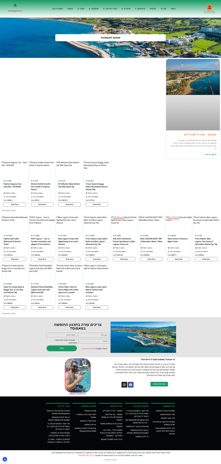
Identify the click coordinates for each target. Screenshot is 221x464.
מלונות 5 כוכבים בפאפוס (165, 411)
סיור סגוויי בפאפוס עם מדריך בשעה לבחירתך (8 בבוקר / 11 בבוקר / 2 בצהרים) (137, 413)
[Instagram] (124, 385)
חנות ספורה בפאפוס (88, 421)
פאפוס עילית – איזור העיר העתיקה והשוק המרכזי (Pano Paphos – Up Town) (111, 433)
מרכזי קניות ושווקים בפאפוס (111, 439)
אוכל (82, 8)
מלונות (153, 8)
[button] (15, 5)
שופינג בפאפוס (90, 411)
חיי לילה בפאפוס (142, 437)
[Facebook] (131, 385)
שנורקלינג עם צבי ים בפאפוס (137, 426)
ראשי (173, 8)
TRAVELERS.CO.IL (86, 455)
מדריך (163, 8)
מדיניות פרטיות (110, 460)
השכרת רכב (57, 8)
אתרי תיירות (111, 8)
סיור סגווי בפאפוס (168, 418)
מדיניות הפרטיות (88, 348)
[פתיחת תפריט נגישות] (4, 459)
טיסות (70, 8)
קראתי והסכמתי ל (94, 348)
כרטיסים (141, 8)
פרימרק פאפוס (90, 425)
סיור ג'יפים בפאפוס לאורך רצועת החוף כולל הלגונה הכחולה (165, 431)
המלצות (95, 8)
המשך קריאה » (210, 154)
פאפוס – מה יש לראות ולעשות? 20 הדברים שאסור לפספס (111, 417)
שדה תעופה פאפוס (167, 414)
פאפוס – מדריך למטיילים (200, 134)
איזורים (127, 8)
